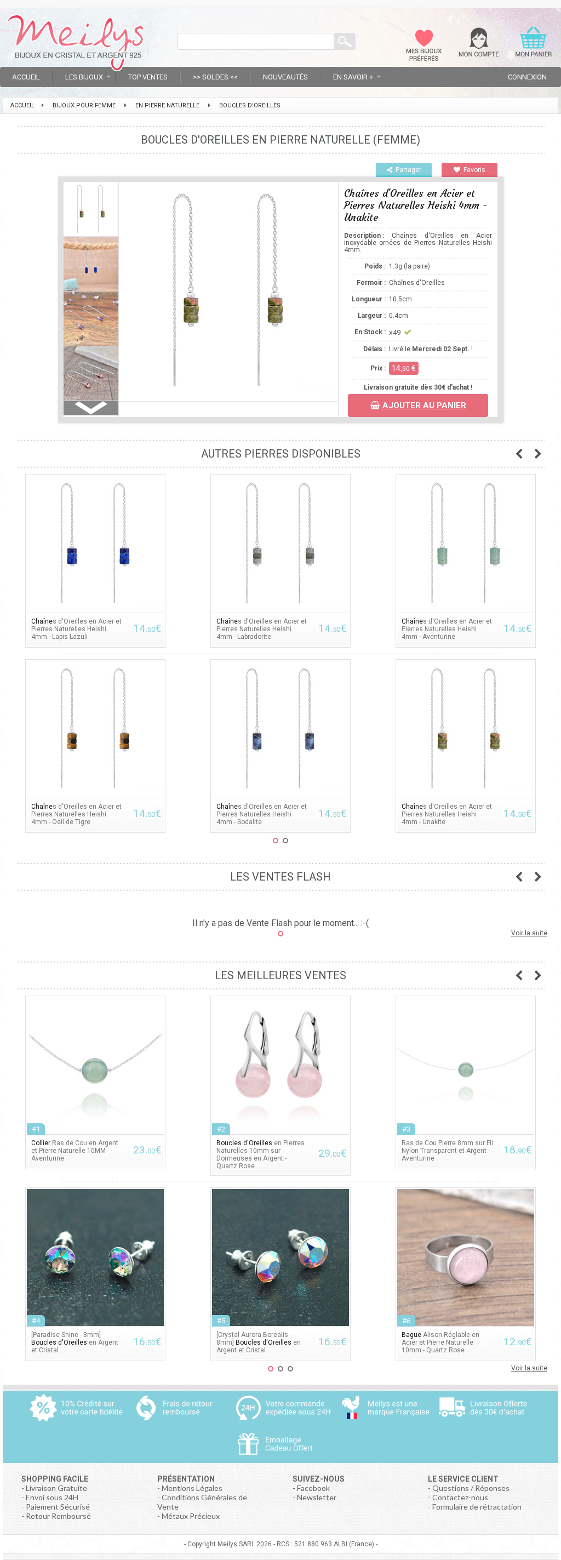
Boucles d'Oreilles (249, 105)
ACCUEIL (22, 105)
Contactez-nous (460, 1497)
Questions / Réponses (471, 1488)
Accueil (26, 77)
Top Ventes (148, 77)
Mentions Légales (192, 1488)
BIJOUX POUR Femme (84, 105)
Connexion (527, 77)
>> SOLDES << (215, 77)
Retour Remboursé (58, 1516)
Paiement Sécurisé (58, 1506)
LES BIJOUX (84, 77)
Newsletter (316, 1497)
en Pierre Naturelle (167, 105)
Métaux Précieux (191, 1516)
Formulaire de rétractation (477, 1506)
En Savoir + (353, 77)
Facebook (313, 1488)
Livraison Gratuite (56, 1488)
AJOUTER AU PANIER (424, 405)
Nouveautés (285, 77)
